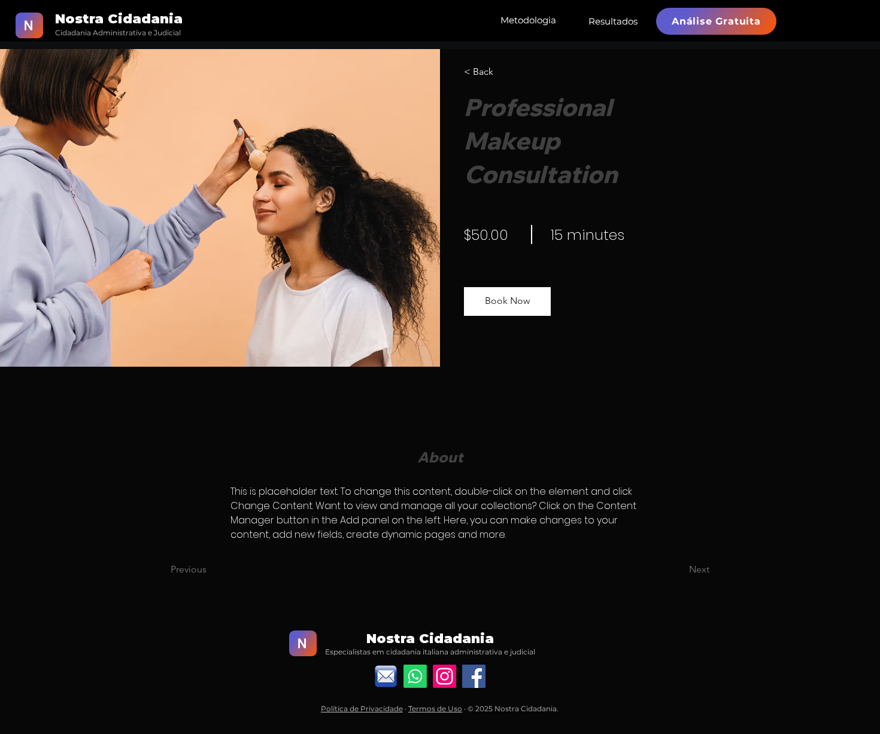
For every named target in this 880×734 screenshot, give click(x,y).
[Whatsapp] (415, 676)
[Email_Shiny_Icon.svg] (385, 676)
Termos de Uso (435, 708)
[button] (507, 301)
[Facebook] (473, 676)
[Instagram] (444, 676)
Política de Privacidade (362, 708)
